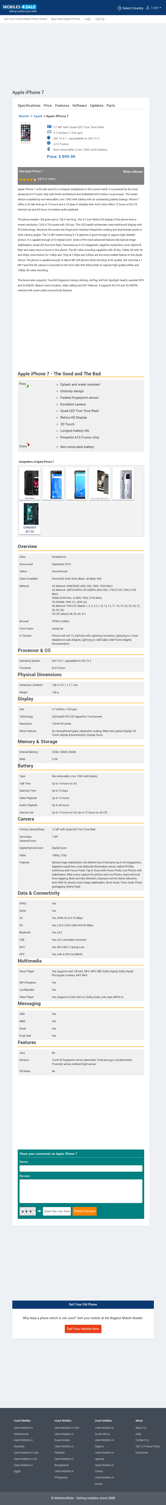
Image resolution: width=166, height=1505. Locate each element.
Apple (38, 116)
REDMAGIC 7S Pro (123, 484)
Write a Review (133, 171)
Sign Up (100, 19)
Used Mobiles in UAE (66, 1428)
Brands (24, 116)
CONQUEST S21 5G (29, 529)
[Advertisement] (83, 55)
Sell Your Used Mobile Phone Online (25, 19)
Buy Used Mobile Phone (65, 19)
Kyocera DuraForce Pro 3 (29, 498)
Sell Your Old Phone (83, 1304)
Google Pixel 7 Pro (99, 498)
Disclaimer (142, 1453)
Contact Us (142, 1440)
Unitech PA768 (76, 484)
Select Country (132, 8)
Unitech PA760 (53, 484)
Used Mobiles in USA (26, 1453)
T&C (138, 1446)
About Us (141, 1428)
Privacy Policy (151, 1446)
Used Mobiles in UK (25, 1459)
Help (138, 1434)
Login (155, 7)
